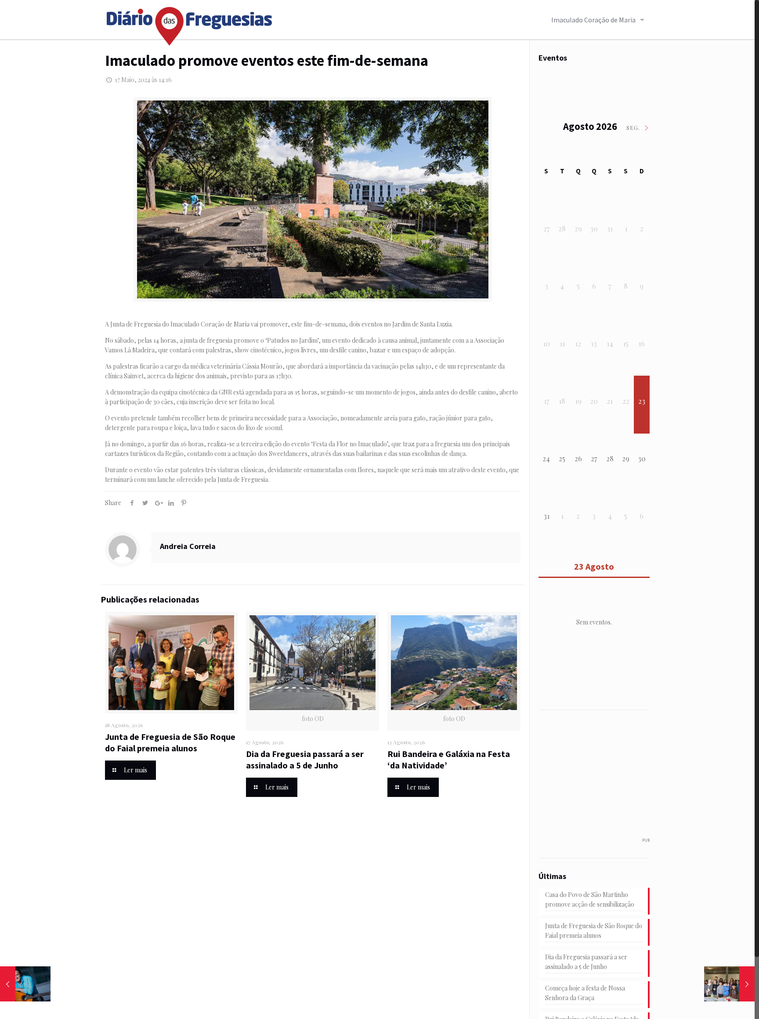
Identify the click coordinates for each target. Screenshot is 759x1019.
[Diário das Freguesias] (189, 23)
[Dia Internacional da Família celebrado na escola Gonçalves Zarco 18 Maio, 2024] (729, 983)
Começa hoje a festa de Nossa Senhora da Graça (585, 993)
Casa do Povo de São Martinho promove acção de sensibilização (589, 899)
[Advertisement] (604, 778)
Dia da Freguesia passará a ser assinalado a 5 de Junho (305, 759)
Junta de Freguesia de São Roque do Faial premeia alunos (170, 742)
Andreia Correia (188, 546)
